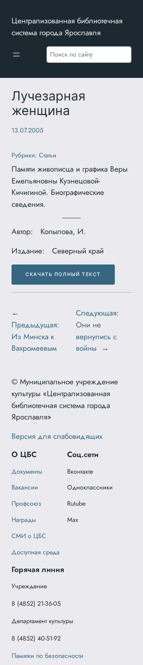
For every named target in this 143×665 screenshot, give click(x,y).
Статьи (47, 155)
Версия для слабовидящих (57, 436)
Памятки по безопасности (47, 655)
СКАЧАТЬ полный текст (63, 274)
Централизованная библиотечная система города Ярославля (67, 26)
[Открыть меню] (16, 54)
